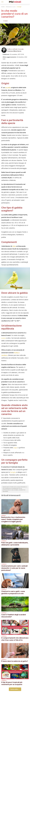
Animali (3, 515)
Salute (3, 6)
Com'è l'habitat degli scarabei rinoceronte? (13, 616)
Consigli (19, 6)
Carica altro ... (15, 689)
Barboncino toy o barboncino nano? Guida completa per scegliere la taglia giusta (13, 519)
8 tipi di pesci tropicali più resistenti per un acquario (11, 683)
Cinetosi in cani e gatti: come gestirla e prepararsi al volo (13, 592)
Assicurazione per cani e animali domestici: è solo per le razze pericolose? (14, 568)
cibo (14, 246)
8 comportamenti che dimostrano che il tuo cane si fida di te (14, 639)
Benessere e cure (11, 6)
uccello (8, 87)
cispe (15, 447)
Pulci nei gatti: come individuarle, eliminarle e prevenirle (14, 544)
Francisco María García (14, 51)
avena (3, 338)
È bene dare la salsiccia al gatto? (14, 661)
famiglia (13, 472)
